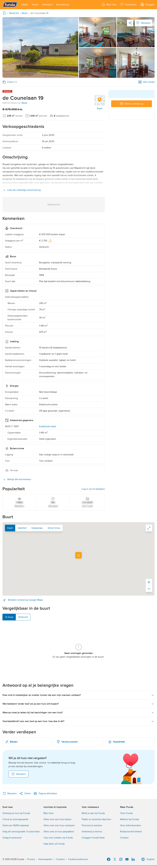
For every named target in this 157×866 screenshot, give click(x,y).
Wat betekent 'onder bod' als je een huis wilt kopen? (30, 703)
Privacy (31, 859)
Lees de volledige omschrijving (24, 190)
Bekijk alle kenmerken (19, 479)
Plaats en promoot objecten (96, 819)
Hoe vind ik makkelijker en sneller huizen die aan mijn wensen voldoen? (41, 695)
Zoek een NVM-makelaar (15, 825)
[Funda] (10, 4)
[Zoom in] (149, 582)
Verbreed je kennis (92, 831)
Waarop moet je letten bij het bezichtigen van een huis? (32, 712)
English (151, 859)
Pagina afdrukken (48, 793)
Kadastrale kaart (47, 426)
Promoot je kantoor (92, 825)
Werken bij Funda (129, 819)
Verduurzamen (69, 741)
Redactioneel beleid (131, 831)
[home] (4, 13)
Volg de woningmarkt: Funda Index (21, 831)
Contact (124, 837)
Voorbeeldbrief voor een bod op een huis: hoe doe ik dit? (33, 721)
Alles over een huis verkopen (59, 825)
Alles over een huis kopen (57, 819)
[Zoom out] (149, 589)
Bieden (14, 741)
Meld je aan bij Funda (93, 813)
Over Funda (126, 813)
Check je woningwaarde (15, 819)
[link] (40, 47)
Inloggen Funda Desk (93, 837)
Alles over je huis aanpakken (59, 831)
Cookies (60, 859)
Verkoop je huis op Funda (16, 813)
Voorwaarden (45, 859)
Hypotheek (119, 741)
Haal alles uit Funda (54, 843)
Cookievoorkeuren (78, 859)
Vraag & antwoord (11, 837)
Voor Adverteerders (130, 825)
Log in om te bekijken (93, 489)
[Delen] (130, 23)
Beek (24, 103)
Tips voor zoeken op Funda (58, 837)
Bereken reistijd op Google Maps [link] (25, 599)
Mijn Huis (49, 813)
